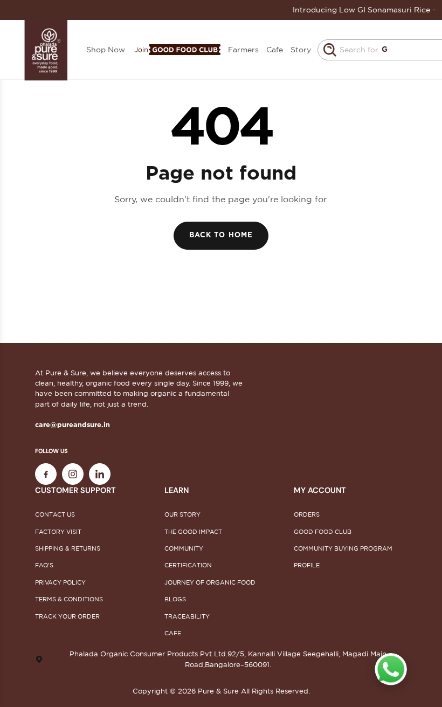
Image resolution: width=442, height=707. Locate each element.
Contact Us (55, 514)
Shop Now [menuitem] (105, 49)
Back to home (220, 235)
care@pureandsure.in (72, 425)
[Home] (46, 50)
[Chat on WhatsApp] (391, 669)
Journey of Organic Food (209, 582)
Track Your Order (67, 616)
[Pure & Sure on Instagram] (73, 474)
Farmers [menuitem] (243, 49)
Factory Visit (58, 531)
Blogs (175, 599)
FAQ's (44, 565)
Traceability (187, 616)
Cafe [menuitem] (274, 49)
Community (183, 548)
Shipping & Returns (67, 548)
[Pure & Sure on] (99, 474)
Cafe (172, 633)
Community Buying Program (343, 548)
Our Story (182, 514)
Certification (188, 565)
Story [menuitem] (301, 49)
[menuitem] (176, 50)
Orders (307, 514)
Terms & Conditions (69, 599)
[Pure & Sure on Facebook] (46, 474)
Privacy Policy (60, 582)
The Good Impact (193, 531)
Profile (307, 565)
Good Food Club (322, 531)
